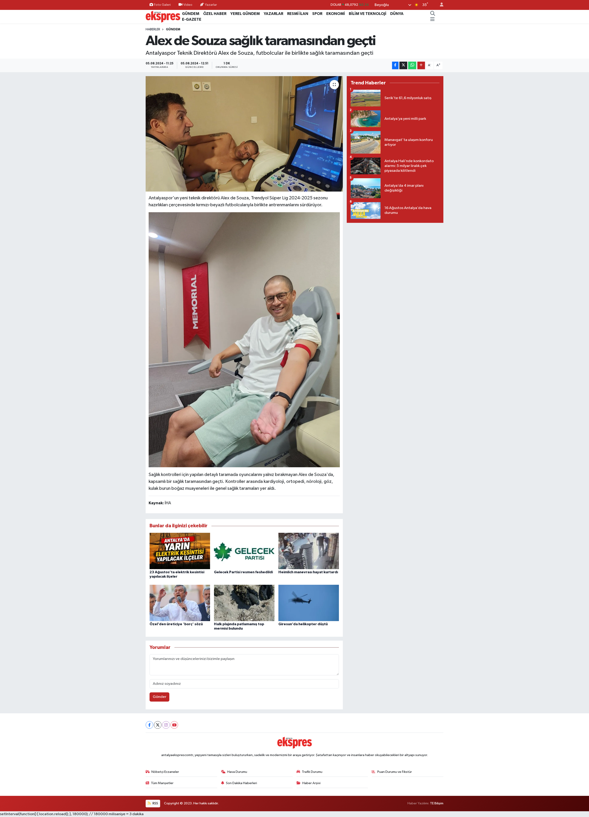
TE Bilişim (436, 803)
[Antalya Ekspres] (163, 16)
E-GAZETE (191, 19)
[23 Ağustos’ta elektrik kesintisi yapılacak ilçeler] (180, 551)
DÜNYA (397, 14)
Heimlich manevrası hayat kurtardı (308, 572)
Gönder (159, 697)
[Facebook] (149, 725)
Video (187, 4)
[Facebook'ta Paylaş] (395, 65)
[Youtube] (174, 725)
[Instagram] (166, 725)
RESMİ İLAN (297, 14)
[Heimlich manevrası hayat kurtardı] (308, 551)
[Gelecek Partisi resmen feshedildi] (244, 551)
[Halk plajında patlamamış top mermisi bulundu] (244, 603)
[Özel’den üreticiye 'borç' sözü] (180, 603)
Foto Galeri (162, 4)
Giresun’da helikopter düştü (303, 624)
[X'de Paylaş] (403, 65)
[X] (158, 725)
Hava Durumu (237, 772)
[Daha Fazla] (421, 65)
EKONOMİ (335, 14)
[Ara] (432, 14)
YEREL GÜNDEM (245, 14)
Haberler (153, 29)
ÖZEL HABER (214, 14)
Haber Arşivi (311, 783)
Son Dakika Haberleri (241, 783)
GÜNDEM (190, 14)
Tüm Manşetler (162, 783)
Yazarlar (211, 4)
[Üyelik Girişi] (439, 5)
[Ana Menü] (432, 20)
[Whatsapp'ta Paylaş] (412, 65)
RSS (155, 803)
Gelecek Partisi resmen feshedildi (243, 572)
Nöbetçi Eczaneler (165, 772)
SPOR (317, 14)
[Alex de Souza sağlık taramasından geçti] (244, 134)
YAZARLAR (273, 14)
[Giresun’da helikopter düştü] (308, 603)
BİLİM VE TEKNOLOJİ (367, 14)
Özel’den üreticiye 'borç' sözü (176, 624)
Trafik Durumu (312, 772)
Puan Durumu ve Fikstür (394, 772)
